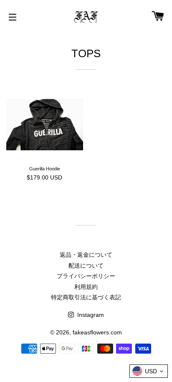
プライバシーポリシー (86, 276)
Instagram (90, 314)
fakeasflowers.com (97, 332)
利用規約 (86, 286)
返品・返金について (86, 254)
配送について (86, 265)
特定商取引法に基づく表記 (86, 297)
